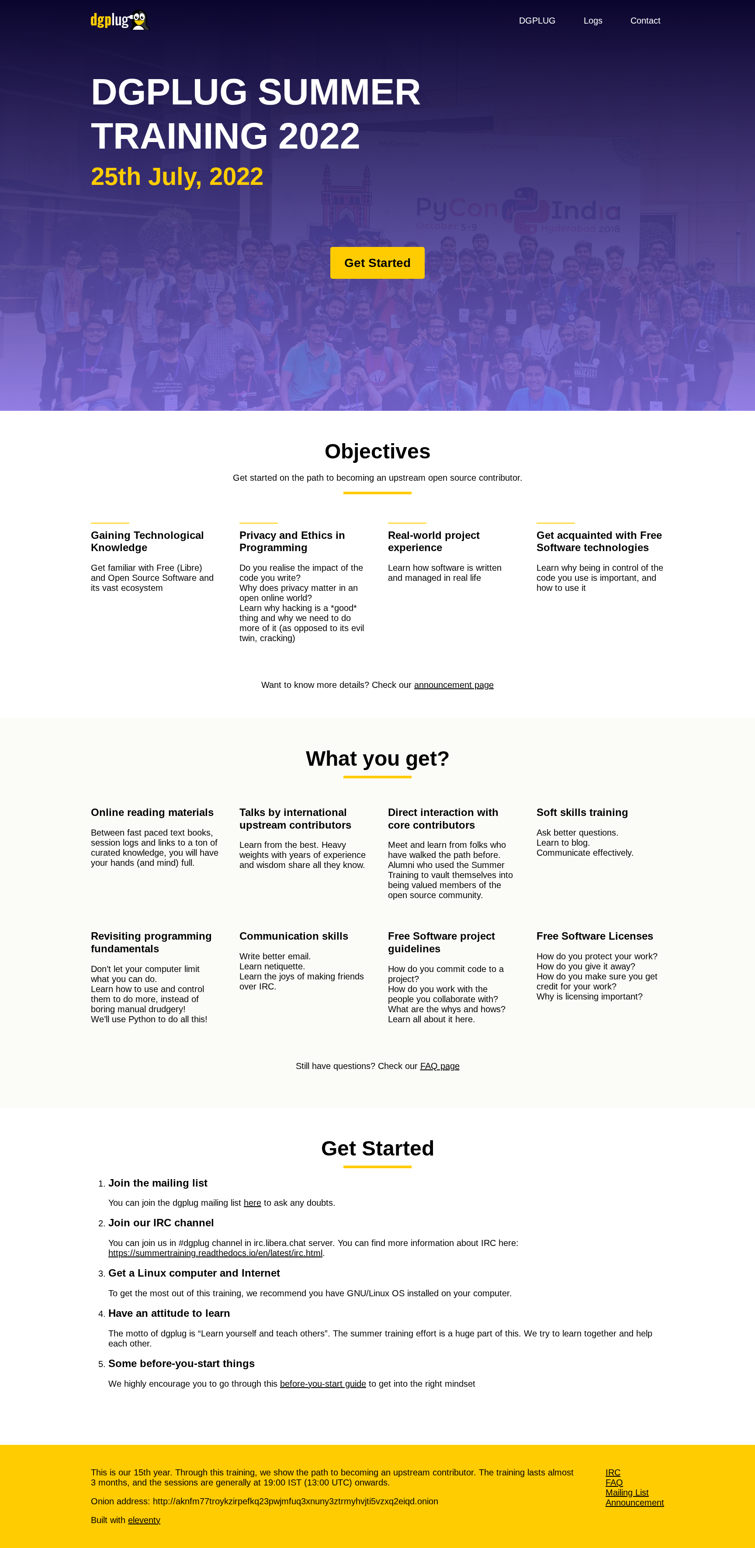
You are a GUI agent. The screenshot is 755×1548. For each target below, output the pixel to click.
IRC (613, 1472)
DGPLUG (537, 20)
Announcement (635, 1502)
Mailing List (627, 1492)
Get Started (377, 263)
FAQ (614, 1482)
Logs (593, 20)
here (252, 1203)
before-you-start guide (323, 1383)
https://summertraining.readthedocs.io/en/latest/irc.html (215, 1253)
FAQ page (440, 1066)
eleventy (144, 1520)
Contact (645, 20)
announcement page (454, 685)
